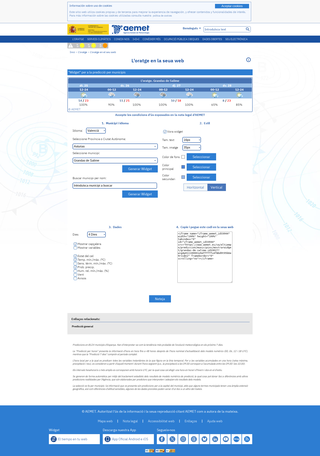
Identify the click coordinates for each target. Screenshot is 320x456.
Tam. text (168, 140)
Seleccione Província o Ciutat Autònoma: (99, 139)
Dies (76, 234)
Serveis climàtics (99, 39)
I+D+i (136, 39)
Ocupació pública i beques (181, 39)
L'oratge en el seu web (103, 52)
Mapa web (105, 421)
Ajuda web (214, 421)
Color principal (168, 167)
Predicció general (82, 326)
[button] (196, 187)
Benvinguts (190, 28)
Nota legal (130, 421)
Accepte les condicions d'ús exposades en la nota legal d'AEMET (160, 115)
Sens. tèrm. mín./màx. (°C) (95, 263)
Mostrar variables (89, 247)
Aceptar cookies (232, 6)
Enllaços (191, 421)
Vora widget (175, 131)
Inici (72, 52)
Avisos (82, 278)
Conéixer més (152, 39)
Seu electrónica (236, 39)
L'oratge (78, 39)
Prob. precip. (86, 267)
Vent (81, 274)
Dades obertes (212, 39)
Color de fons (171, 157)
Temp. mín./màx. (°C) (91, 259)
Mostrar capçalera (89, 244)
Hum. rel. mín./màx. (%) (93, 271)
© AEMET (74, 109)
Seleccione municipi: (86, 153)
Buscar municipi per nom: (89, 178)
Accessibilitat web (161, 421)
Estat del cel (86, 256)
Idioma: (78, 130)
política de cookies (162, 15)
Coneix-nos (121, 39)
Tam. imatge (170, 147)
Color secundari (168, 177)
